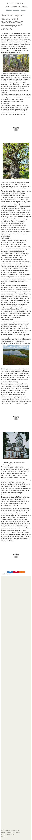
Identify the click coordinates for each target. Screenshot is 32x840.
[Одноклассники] (22, 572)
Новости (16, 10)
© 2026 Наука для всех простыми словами (10, 830)
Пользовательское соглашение (13, 832)
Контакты (3, 832)
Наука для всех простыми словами (15, 5)
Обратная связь (4, 836)
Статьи (23, 10)
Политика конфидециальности (7, 834)
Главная (9, 10)
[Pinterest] (16, 572)
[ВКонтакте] (10, 572)
